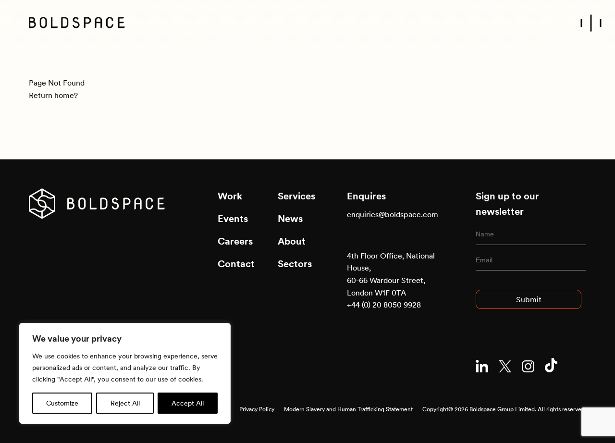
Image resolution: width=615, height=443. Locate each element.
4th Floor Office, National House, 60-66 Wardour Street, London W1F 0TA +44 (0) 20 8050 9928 (391, 280)
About (292, 241)
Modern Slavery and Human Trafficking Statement (348, 409)
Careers (235, 241)
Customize (62, 403)
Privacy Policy (256, 409)
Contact (236, 264)
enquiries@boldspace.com (392, 214)
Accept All (188, 403)
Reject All (125, 403)
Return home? (53, 95)
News (290, 218)
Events (233, 218)
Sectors (295, 264)
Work (230, 196)
